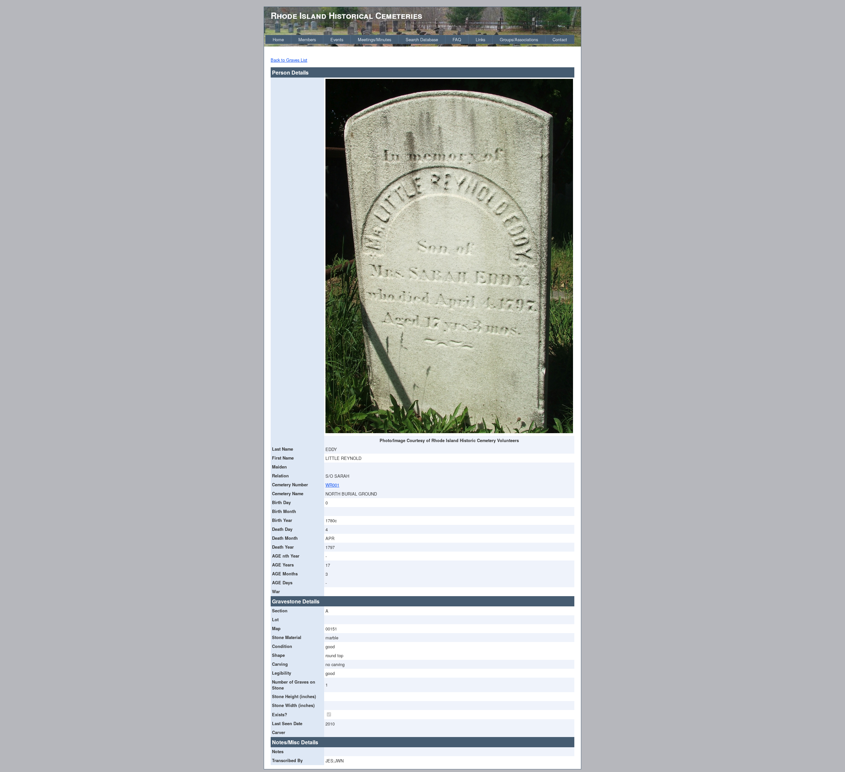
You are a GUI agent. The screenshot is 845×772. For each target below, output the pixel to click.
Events (336, 39)
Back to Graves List (289, 60)
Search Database (422, 39)
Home (278, 39)
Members (307, 39)
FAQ (457, 39)
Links (480, 39)
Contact (560, 39)
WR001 (332, 485)
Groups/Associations (519, 39)
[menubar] (419, 39)
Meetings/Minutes (374, 39)
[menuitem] (278, 39)
